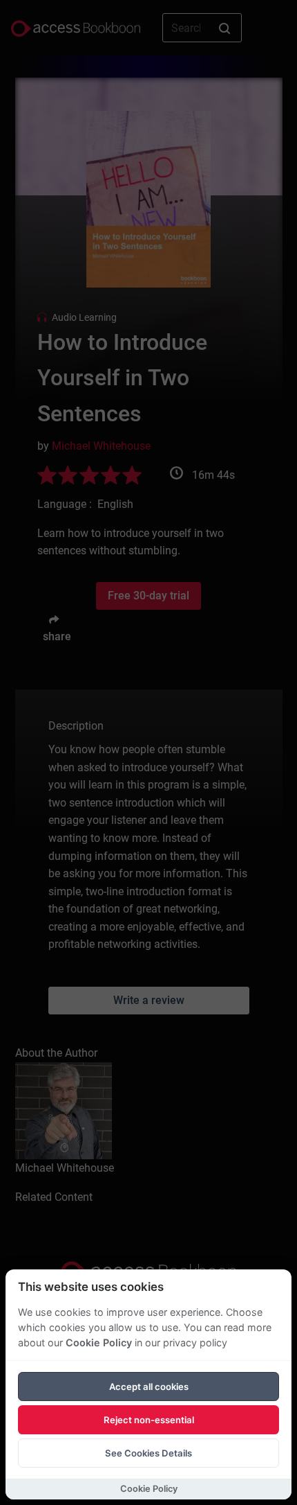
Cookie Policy (99, 1342)
